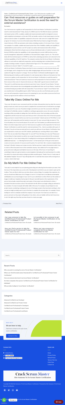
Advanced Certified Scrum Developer (14, 300)
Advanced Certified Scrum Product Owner (15, 302)
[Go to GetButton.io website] (4, 403)
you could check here (48, 138)
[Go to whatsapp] (4, 400)
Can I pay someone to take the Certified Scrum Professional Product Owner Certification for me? (18, 219)
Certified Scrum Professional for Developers (16, 305)
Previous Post (6, 203)
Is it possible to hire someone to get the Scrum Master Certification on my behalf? (47, 219)
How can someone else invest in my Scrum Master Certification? (21, 278)
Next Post (59, 203)
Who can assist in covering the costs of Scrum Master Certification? (22, 270)
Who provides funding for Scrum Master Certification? (19, 286)
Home (6, 13)
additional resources (10, 140)
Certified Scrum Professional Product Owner (21, 13)
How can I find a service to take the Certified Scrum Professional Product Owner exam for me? (18, 230)
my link (47, 72)
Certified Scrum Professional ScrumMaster (16, 311)
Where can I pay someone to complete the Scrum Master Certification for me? (44, 230)
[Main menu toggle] (61, 3)
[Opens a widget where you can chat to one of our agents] (58, 402)
